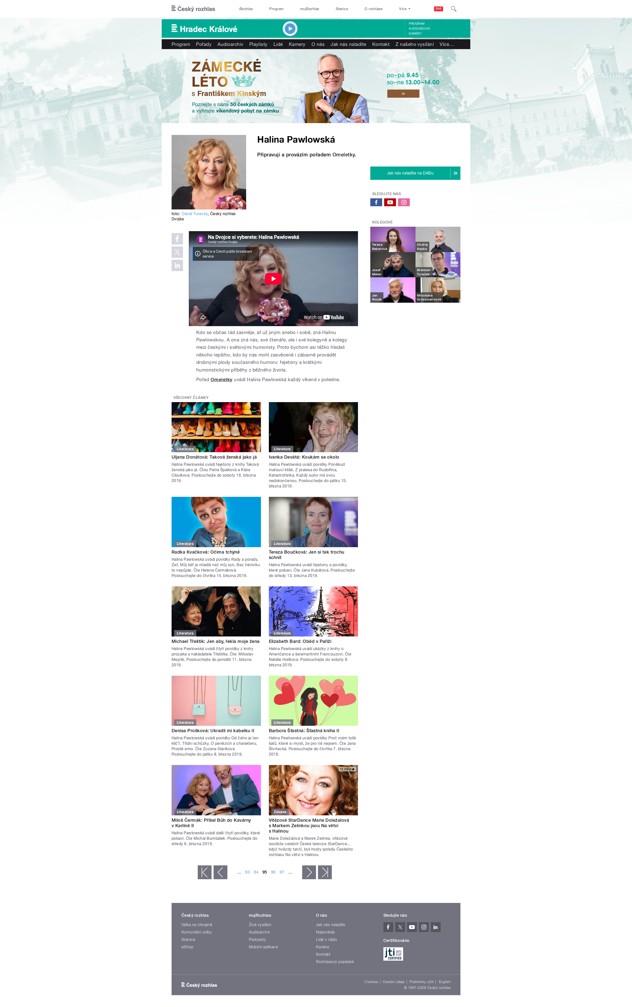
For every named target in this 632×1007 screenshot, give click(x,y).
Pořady (204, 44)
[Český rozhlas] (193, 9)
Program (276, 9)
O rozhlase (374, 9)
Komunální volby (196, 932)
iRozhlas (246, 9)
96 (273, 872)
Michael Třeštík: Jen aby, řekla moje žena (216, 641)
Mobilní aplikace (263, 947)
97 (282, 872)
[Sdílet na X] (177, 252)
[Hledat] (453, 9)
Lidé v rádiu (326, 939)
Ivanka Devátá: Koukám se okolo (304, 457)
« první (205, 872)
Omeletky (344, 155)
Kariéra (322, 947)
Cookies (371, 982)
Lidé (278, 44)
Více (447, 44)
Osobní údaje (394, 982)
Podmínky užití (422, 982)
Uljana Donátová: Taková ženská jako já (214, 457)
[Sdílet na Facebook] (177, 238)
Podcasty (257, 939)
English (445, 982)
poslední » (325, 872)
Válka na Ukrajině (196, 924)
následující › (309, 872)
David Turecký (195, 213)
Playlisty (258, 44)
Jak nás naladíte (348, 44)
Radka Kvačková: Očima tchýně (206, 552)
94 (256, 872)
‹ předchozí (220, 872)
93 (247, 872)
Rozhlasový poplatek (335, 961)
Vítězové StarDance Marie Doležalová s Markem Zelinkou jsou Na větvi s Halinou (309, 826)
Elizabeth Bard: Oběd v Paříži (300, 641)
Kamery (415, 33)
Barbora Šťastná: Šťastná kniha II (304, 730)
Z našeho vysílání (414, 44)
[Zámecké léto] (316, 86)
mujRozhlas (309, 9)
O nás (318, 44)
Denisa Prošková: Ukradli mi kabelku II (213, 730)
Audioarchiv (419, 28)
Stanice (342, 9)
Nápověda (325, 932)
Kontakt (381, 44)
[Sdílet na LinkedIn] (177, 265)
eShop (187, 947)
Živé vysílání (260, 924)
